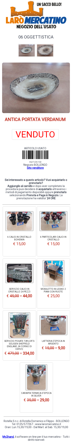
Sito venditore (35, 167)
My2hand (8, 436)
